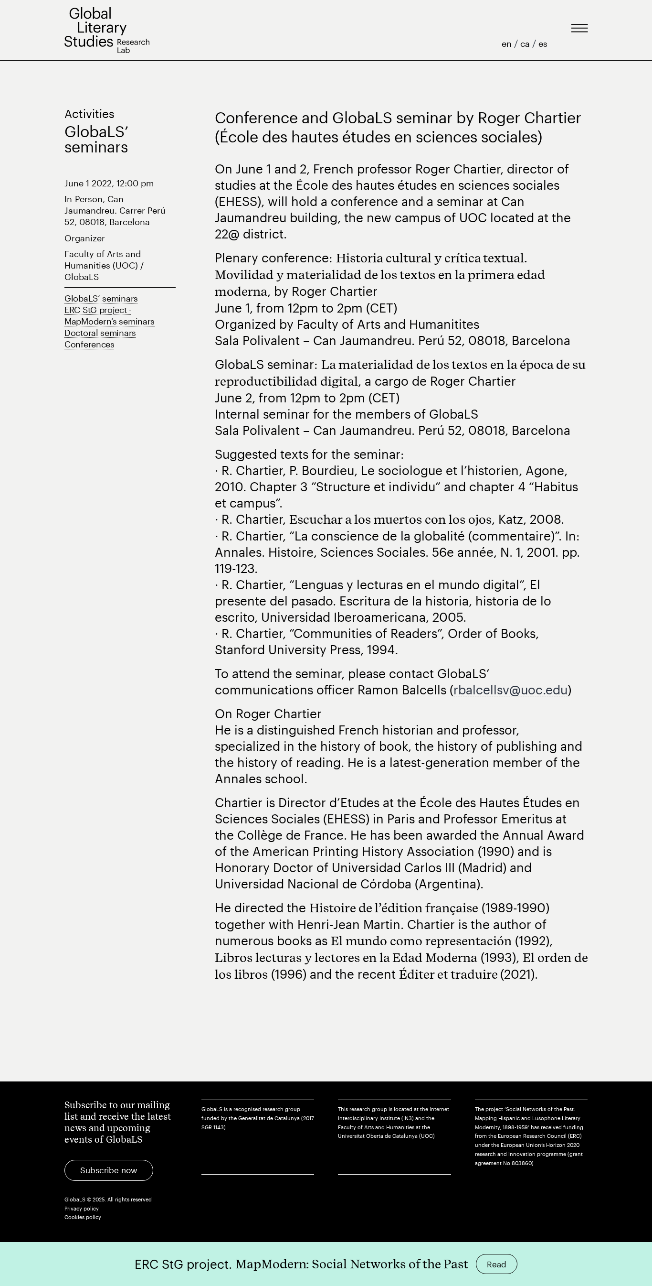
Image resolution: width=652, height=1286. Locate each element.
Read (496, 1264)
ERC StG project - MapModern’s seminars (109, 315)
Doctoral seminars (100, 332)
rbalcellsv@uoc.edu (510, 689)
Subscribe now (108, 1170)
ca (526, 43)
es (542, 43)
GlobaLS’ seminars (101, 298)
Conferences (89, 344)
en (508, 43)
